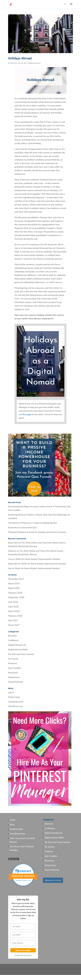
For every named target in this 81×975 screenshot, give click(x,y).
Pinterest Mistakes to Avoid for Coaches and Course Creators (37, 532)
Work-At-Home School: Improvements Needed (37, 559)
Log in (11, 692)
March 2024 (14, 583)
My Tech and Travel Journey (21, 654)
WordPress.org (15, 706)
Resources (13, 672)
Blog (12, 824)
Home (12, 819)
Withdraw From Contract (53, 880)
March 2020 (14, 588)
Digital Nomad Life (34, 63)
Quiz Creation (14, 668)
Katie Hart (13, 63)
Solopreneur (14, 677)
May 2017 (13, 620)
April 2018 (13, 606)
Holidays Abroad (20, 58)
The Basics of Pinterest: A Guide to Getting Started (32, 522)
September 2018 (16, 597)
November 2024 (16, 579)
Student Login (16, 829)
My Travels (13, 658)
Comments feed (15, 701)
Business (12, 635)
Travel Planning (15, 681)
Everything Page (17, 833)
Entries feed (14, 697)
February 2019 (15, 592)
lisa (9, 568)
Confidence (13, 640)
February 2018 (15, 615)
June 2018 (13, 602)
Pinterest (12, 663)
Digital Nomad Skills (18, 649)
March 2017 (14, 625)
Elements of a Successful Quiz (22, 527)
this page (26, 414)
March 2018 (14, 611)
